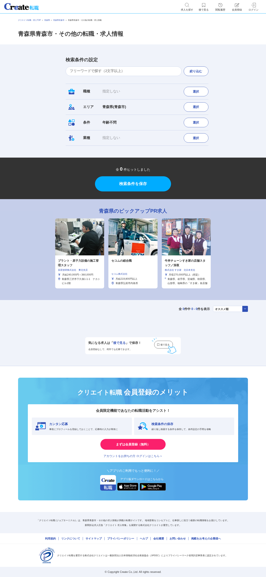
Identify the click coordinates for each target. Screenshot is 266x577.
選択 (196, 91)
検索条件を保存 (133, 183)
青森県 (47, 20)
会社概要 (158, 538)
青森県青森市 (58, 20)
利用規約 (50, 538)
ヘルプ (144, 538)
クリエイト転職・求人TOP (29, 20)
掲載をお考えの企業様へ (206, 538)
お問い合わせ (178, 538)
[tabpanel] (133, 253)
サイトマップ (94, 538)
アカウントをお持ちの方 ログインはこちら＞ (133, 456)
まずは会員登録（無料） (133, 444)
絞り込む (196, 71)
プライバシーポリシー (120, 538)
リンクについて (70, 538)
